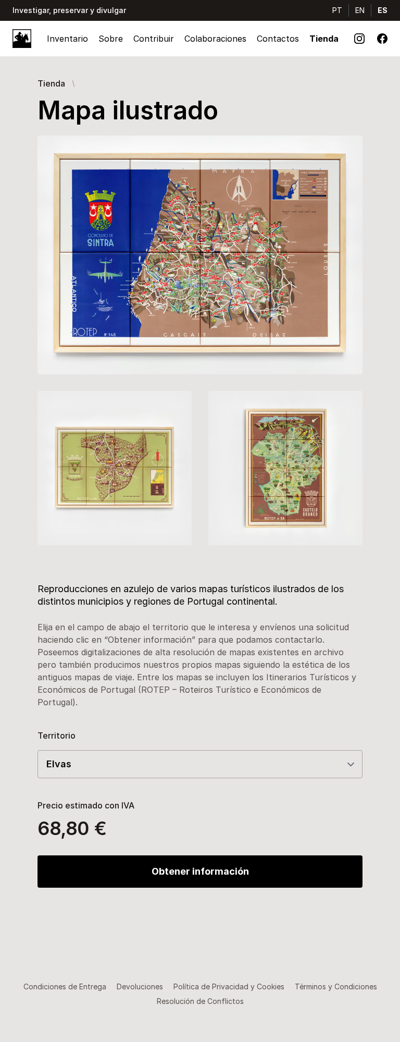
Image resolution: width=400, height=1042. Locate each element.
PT (337, 10)
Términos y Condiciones (336, 986)
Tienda (324, 38)
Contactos (278, 38)
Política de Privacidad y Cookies (228, 986)
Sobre (110, 38)
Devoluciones (140, 986)
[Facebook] (382, 38)
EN (360, 10)
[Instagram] (359, 38)
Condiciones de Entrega (64, 986)
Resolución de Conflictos (200, 1001)
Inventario (67, 38)
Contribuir (153, 38)
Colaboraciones (215, 38)
